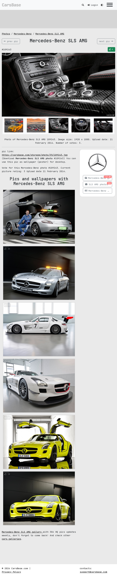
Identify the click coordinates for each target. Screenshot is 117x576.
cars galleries (11, 538)
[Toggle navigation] (109, 5)
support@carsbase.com (93, 571)
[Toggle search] (83, 5)
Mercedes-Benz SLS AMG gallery (22, 531)
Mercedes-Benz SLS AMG (49, 33)
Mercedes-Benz (23, 33)
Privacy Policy (11, 571)
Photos (6, 33)
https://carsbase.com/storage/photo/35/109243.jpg (35, 154)
